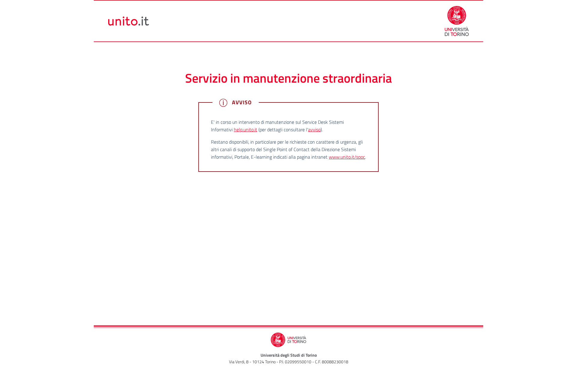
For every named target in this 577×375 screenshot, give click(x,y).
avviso (314, 129)
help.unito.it (245, 129)
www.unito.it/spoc (347, 156)
